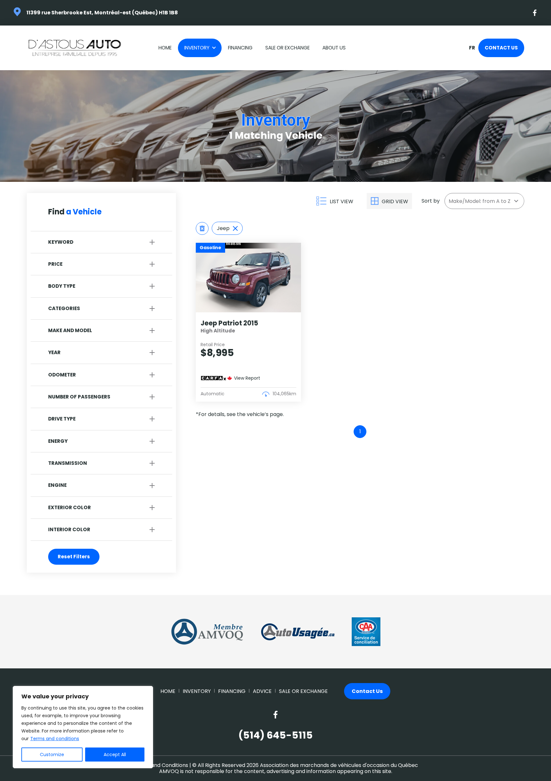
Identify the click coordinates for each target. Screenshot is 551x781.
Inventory (196, 47)
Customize (52, 754)
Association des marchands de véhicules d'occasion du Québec (339, 765)
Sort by (431, 201)
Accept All (115, 754)
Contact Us (501, 47)
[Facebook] (535, 13)
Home (165, 47)
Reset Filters (74, 556)
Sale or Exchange (287, 47)
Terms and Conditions (160, 765)
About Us (334, 47)
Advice (262, 691)
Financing (240, 47)
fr (471, 48)
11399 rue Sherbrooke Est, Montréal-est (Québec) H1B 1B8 (102, 12)
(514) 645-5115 (275, 735)
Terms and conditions (54, 738)
